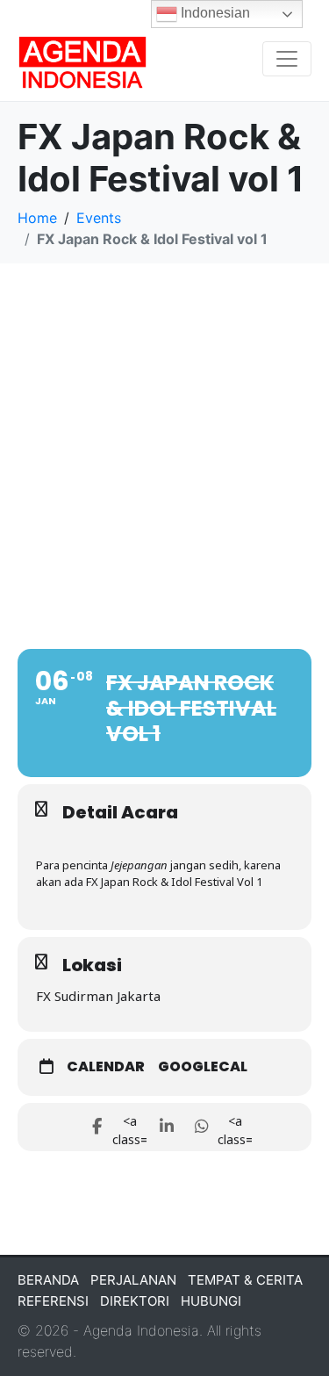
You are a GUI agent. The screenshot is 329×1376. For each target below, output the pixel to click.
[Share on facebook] (97, 1127)
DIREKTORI (134, 1301)
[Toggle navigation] (286, 58)
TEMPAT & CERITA (245, 1280)
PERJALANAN (133, 1280)
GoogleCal (202, 1067)
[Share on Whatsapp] (202, 1127)
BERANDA (48, 1280)
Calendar (106, 1067)
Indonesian (213, 12)
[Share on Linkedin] (167, 1127)
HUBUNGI (211, 1301)
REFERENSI (53, 1301)
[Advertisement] (164, 437)
